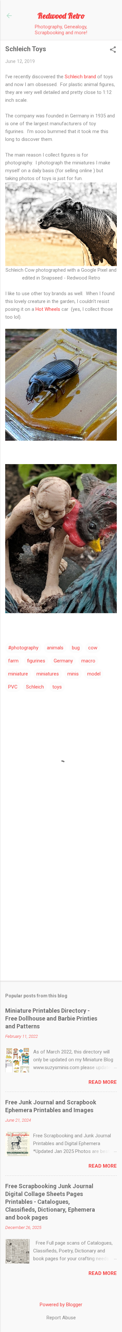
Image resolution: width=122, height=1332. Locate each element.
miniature (18, 674)
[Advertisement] (61, 909)
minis (73, 674)
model (94, 674)
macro (88, 661)
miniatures (47, 674)
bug (76, 648)
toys (57, 687)
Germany (63, 661)
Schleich (35, 687)
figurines (36, 661)
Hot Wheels (47, 309)
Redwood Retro (61, 16)
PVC (13, 687)
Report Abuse (61, 1318)
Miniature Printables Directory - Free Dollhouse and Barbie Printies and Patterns (51, 1018)
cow (92, 648)
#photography (23, 648)
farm (13, 661)
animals (55, 648)
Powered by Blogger (61, 1305)
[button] (113, 50)
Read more (102, 1082)
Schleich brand (81, 77)
